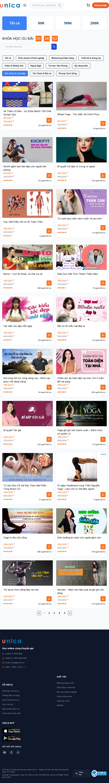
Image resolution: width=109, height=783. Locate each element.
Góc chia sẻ (7, 704)
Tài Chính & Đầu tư (42, 73)
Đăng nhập (100, 5)
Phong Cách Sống (68, 73)
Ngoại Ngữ (36, 65)
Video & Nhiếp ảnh (14, 65)
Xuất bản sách (63, 701)
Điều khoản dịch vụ (10, 709)
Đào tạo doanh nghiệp (67, 692)
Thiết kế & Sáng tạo (91, 58)
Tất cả (15, 23)
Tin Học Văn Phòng (57, 65)
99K (41, 23)
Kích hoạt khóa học (11, 700)
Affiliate (60, 705)
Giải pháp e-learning (66, 687)
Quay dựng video (64, 696)
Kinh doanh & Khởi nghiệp (31, 58)
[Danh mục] (25, 5)
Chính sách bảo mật (11, 713)
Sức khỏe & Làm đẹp (15, 73)
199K (68, 23)
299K (94, 23)
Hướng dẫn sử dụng (11, 695)
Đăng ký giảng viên (65, 683)
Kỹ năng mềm (81, 65)
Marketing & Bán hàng (63, 58)
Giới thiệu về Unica (10, 691)
